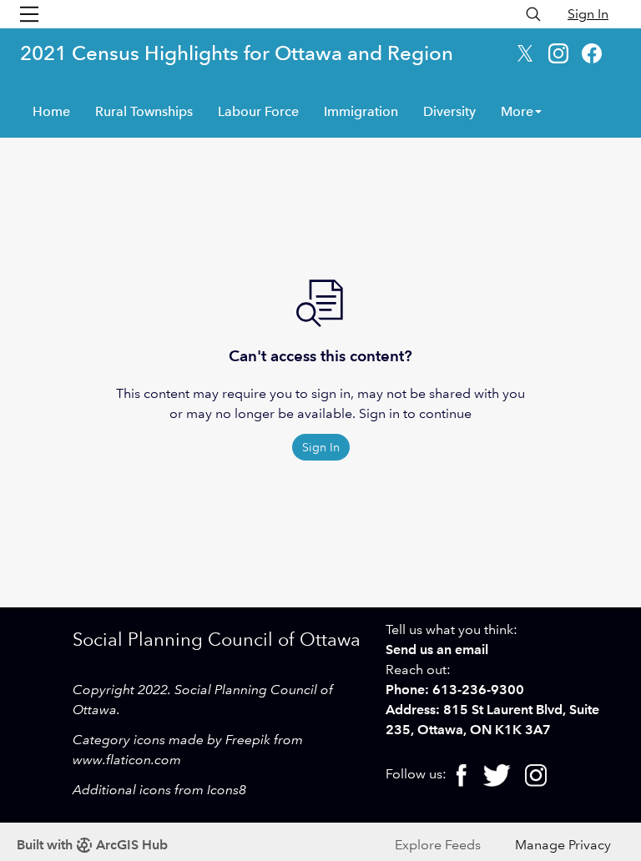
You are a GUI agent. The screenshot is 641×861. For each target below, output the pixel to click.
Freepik (247, 740)
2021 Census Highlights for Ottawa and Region (236, 53)
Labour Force (258, 111)
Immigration (361, 111)
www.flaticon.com (127, 760)
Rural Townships (144, 111)
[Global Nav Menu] (29, 14)
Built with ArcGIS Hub (92, 845)
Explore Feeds (438, 845)
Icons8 (226, 790)
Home (51, 111)
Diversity (449, 111)
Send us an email (437, 649)
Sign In (588, 14)
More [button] (517, 111)
